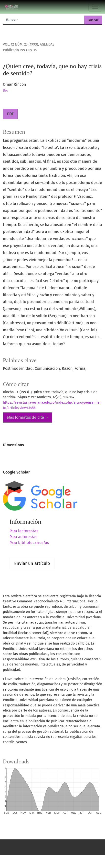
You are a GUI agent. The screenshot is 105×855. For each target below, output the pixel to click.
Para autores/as (23, 536)
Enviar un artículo (32, 563)
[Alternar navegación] (95, 7)
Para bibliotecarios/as (29, 542)
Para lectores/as (24, 531)
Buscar (93, 20)
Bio (5, 90)
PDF (10, 114)
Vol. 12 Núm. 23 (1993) (20, 44)
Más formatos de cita (26, 417)
